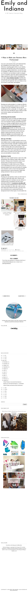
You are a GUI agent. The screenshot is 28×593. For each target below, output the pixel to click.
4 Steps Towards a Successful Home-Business (12, 381)
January (5, 380)
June (4, 372)
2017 (3, 392)
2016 (3, 394)
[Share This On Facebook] (2, 248)
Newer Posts (6, 296)
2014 (3, 397)
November (5, 363)
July (4, 370)
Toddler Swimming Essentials (14, 447)
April (4, 375)
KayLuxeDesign (14, 590)
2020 (3, 387)
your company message (13, 77)
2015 (3, 396)
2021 (3, 360)
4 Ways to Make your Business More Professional (12, 385)
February (5, 378)
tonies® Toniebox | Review (14, 480)
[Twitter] (12, 328)
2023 (3, 357)
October (5, 365)
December (5, 361)
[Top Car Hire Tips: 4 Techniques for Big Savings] (14, 49)
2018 (3, 391)
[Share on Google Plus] (7, 248)
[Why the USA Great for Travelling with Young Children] (8, 49)
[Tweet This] (3, 248)
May (4, 373)
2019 (3, 389)
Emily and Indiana (14, 6)
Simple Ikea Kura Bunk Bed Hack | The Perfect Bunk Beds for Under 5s (14, 464)
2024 (3, 355)
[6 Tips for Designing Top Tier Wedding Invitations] (19, 49)
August (4, 368)
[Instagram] (15, 328)
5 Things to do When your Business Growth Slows (7, 244)
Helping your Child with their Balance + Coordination (13, 383)
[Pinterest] (14, 328)
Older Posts (21, 296)
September (5, 367)
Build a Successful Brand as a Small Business (20, 213)
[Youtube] (16, 328)
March (4, 377)
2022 (3, 358)
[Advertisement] (14, 30)
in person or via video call (18, 183)
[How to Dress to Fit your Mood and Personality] (25, 49)
